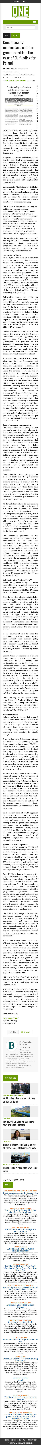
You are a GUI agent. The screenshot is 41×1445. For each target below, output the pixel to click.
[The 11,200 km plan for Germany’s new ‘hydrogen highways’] (20, 1115)
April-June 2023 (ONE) (13, 1180)
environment (23, 69)
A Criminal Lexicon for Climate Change (21, 1306)
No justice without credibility (21, 1322)
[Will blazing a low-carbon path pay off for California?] (20, 1092)
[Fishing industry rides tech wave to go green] (20, 1161)
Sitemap (7, 1440)
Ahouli (21, 1380)
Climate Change (8, 1095)
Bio (14, 1032)
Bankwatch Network (18, 80)
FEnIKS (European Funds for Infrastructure (18, 75)
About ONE (16, 2)
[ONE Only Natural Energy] (20, 11)
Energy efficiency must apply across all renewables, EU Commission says (19, 1146)
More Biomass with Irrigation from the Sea (20, 1340)
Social (26, 1032)
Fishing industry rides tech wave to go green (20, 1169)
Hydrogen (6, 1118)
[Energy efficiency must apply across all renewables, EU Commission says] (20, 1138)
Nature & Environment (11, 1164)
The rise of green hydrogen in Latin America (20, 1398)
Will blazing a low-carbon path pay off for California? (19, 1099)
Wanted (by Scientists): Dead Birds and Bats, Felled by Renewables (20, 1288)
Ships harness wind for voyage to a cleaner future (20, 1230)
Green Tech (7, 1141)
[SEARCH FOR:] (20, 27)
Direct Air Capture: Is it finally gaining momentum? (20, 1359)
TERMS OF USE (22, 1440)
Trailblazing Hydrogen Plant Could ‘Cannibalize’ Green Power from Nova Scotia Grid (20, 1268)
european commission (11, 72)
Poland (20, 78)
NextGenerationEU (10, 78)
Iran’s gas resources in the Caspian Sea (20, 1193)
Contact (25, 2)
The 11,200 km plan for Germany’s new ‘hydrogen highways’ (18, 1123)
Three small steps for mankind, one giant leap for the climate (20, 1211)
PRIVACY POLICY (32, 1440)
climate (14, 69)
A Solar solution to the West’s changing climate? (20, 1250)
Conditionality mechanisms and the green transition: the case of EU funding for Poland (20, 1416)
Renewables (19, 1095)
